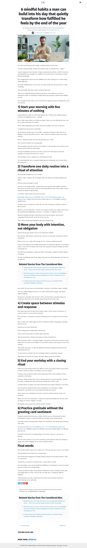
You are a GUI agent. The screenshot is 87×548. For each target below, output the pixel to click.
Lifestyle (32, 540)
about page (42, 491)
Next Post (63, 525)
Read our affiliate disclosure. (53, 30)
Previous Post (24, 525)
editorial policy (33, 491)
